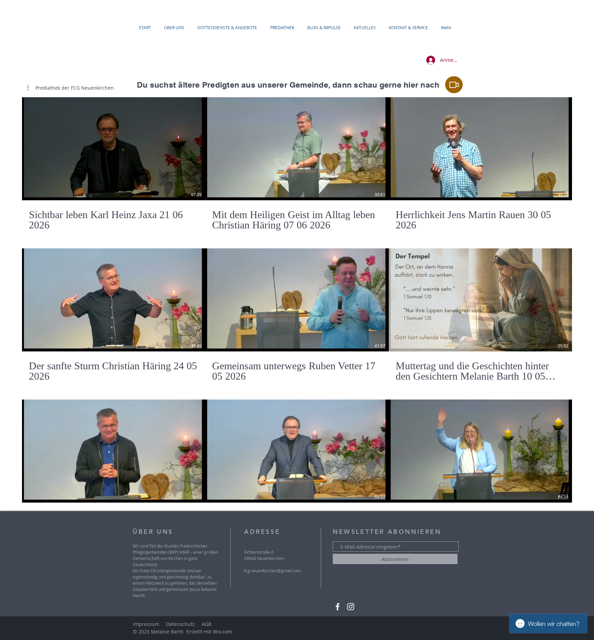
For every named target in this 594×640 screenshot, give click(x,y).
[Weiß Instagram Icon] (350, 606)
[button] (71, 88)
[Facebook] (337, 606)
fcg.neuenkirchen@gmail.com (272, 570)
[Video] (454, 84)
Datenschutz (180, 624)
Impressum (146, 624)
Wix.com (222, 631)
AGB (206, 624)
